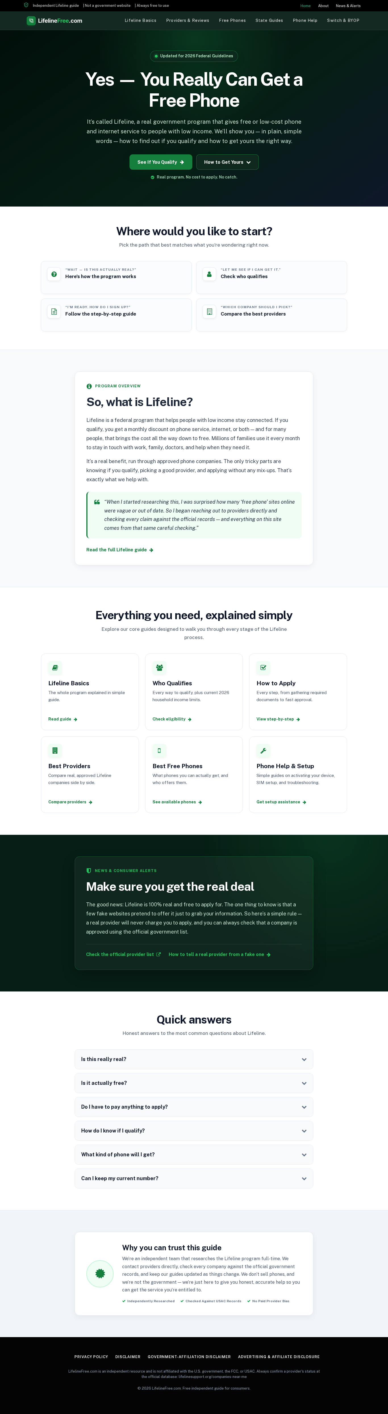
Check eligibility (169, 719)
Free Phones (232, 20)
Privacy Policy (91, 1357)
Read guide (59, 719)
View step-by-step (275, 719)
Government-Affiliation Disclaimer (189, 1357)
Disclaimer (128, 1357)
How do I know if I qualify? (113, 1131)
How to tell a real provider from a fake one (216, 954)
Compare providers (67, 802)
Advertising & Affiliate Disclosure (279, 1357)
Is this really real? (103, 1059)
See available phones (174, 802)
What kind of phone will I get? (118, 1154)
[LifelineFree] (54, 20)
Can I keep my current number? (119, 1178)
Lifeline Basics (141, 20)
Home (306, 6)
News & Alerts (348, 6)
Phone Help (305, 20)
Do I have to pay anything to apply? (124, 1107)
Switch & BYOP (343, 20)
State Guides (269, 20)
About (323, 6)
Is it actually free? (104, 1083)
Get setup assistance (278, 802)
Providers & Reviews (187, 20)
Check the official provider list (120, 954)
